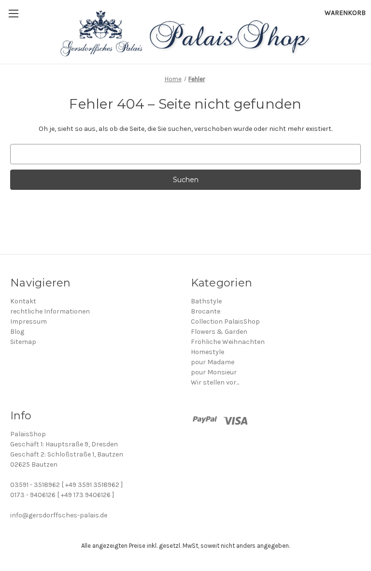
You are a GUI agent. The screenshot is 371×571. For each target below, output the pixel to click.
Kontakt (23, 301)
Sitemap (23, 342)
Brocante (205, 311)
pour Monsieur (214, 372)
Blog (17, 332)
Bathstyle (206, 301)
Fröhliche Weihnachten (228, 342)
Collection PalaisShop (225, 321)
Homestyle (207, 352)
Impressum (28, 321)
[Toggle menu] (13, 13)
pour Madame (212, 362)
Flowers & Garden (219, 332)
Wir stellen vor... (215, 382)
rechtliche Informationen (50, 311)
